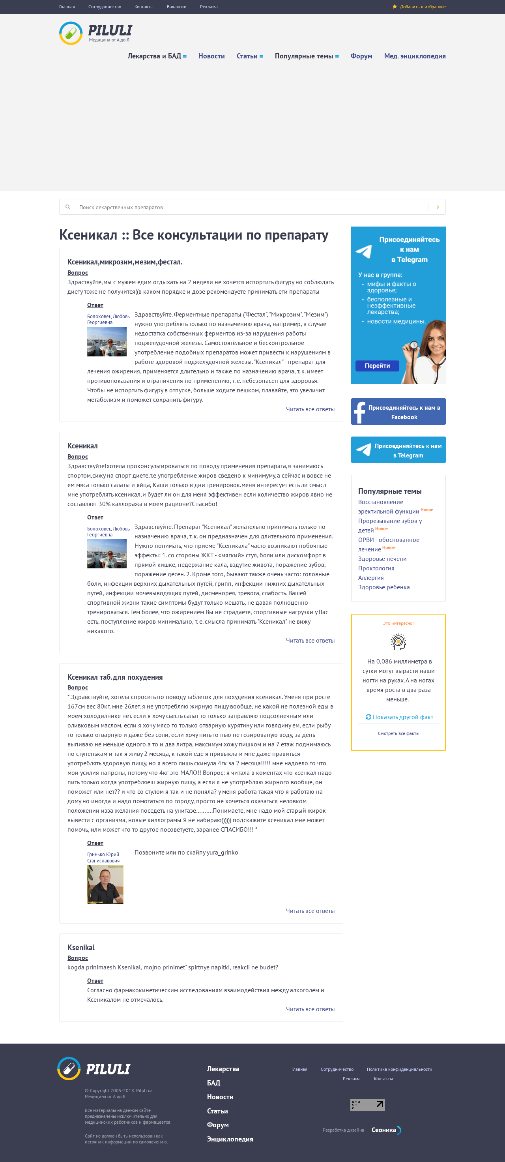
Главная (67, 6)
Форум (361, 55)
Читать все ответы (310, 409)
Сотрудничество (104, 6)
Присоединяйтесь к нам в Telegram (408, 450)
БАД (213, 1082)
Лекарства (223, 1068)
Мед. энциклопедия (415, 55)
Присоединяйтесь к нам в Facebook (404, 412)
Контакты (144, 6)
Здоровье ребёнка (384, 587)
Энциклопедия (230, 1138)
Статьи (247, 55)
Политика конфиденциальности (399, 1069)
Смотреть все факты (398, 733)
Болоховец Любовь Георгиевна (108, 319)
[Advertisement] (252, 124)
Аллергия (371, 577)
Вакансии (177, 6)
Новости (211, 55)
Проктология (376, 568)
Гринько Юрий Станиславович (103, 857)
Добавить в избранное (423, 6)
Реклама (209, 6)
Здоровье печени (382, 558)
